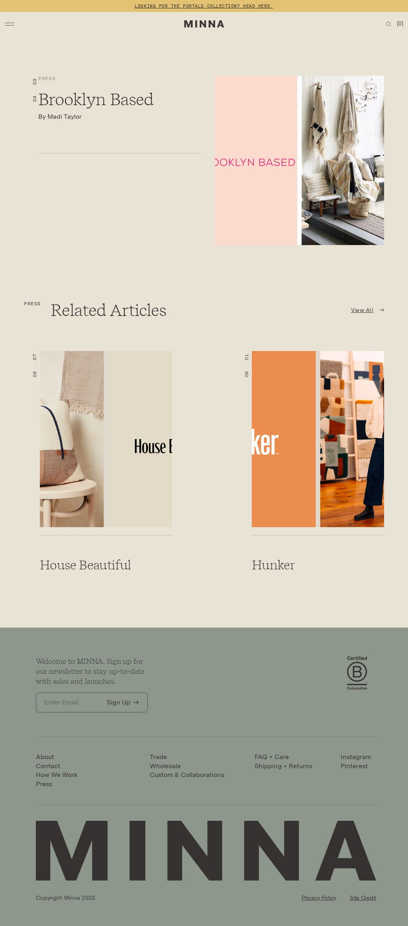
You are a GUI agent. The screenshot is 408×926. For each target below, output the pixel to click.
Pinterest (354, 766)
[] (400, 24)
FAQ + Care (272, 757)
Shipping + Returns (283, 766)
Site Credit (363, 898)
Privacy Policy (319, 898)
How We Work (57, 775)
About (45, 757)
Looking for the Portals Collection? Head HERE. (204, 6)
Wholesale (165, 766)
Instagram (356, 757)
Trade (158, 757)
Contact (48, 766)
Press (46, 78)
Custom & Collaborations (187, 775)
